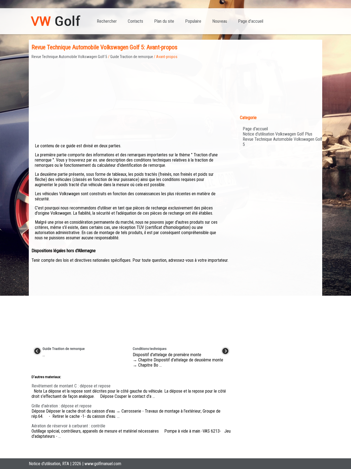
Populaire (193, 21)
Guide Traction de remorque (131, 56)
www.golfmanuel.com (102, 463)
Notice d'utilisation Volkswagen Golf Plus (277, 134)
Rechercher (107, 21)
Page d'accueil (250, 21)
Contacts (135, 21)
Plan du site (164, 21)
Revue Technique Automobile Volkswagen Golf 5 (69, 56)
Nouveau (219, 21)
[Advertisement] (131, 97)
